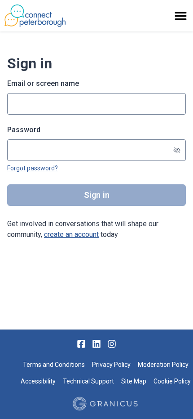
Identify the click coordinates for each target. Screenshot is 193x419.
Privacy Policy (111, 364)
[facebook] (81, 344)
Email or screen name (43, 83)
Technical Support (88, 381)
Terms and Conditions (54, 364)
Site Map (133, 381)
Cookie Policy (172, 381)
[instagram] (112, 344)
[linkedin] (96, 344)
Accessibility (38, 381)
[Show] (177, 150)
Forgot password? (32, 168)
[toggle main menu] (181, 16)
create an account (71, 234)
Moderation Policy (163, 364)
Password (23, 129)
